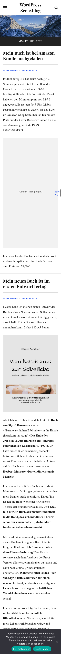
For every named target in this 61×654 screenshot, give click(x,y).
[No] (56, 641)
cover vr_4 (57, 193)
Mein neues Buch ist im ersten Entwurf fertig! (26, 283)
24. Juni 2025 (29, 70)
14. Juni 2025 (29, 298)
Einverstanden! (21, 649)
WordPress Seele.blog (31, 7)
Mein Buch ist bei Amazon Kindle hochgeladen (29, 55)
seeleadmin (10, 70)
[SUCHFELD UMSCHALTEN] (56, 7)
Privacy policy (42, 649)
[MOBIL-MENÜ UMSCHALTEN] (5, 7)
